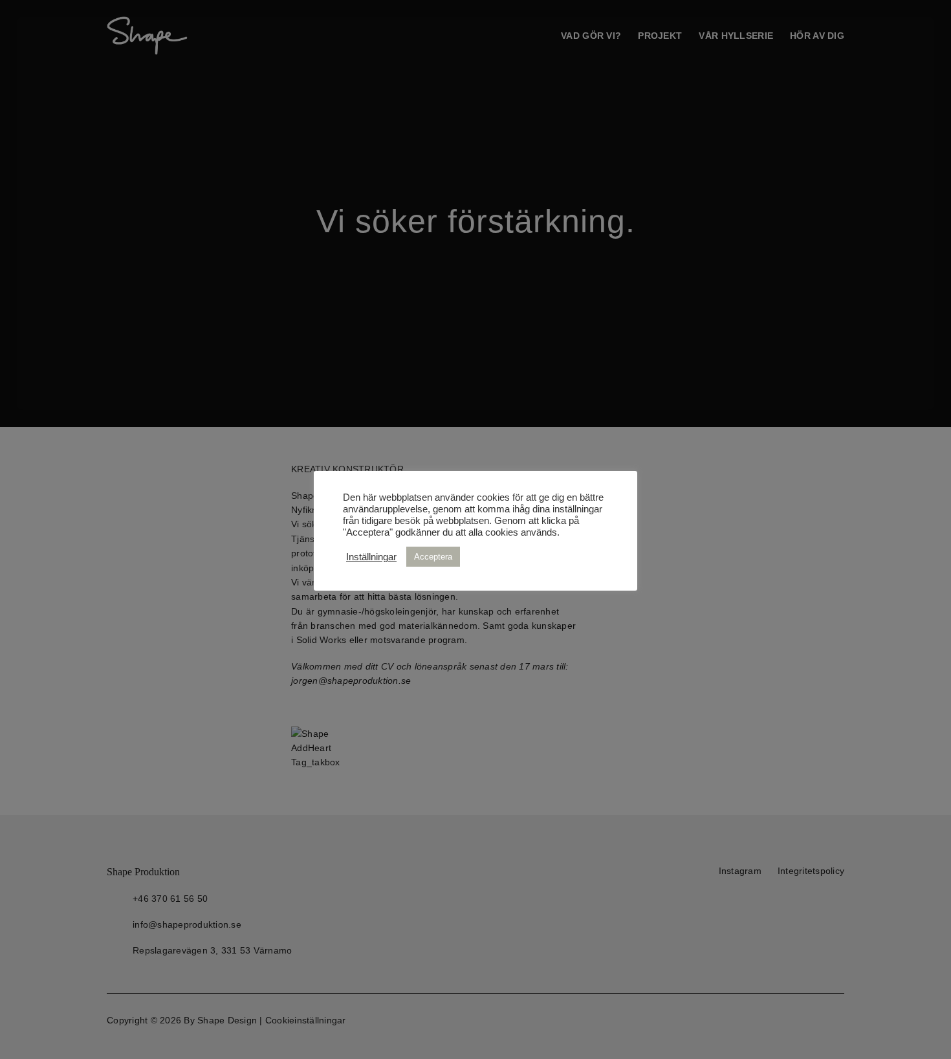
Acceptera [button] (433, 557)
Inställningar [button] (371, 557)
